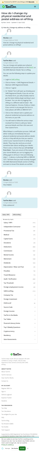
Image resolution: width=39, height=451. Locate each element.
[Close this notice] (27, 448)
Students (4, 401)
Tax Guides (4, 427)
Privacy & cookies (6, 445)
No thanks (15, 448)
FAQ (2, 417)
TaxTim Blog (5, 420)
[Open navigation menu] (35, 6)
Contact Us (4, 381)
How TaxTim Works (7, 378)
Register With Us (6, 388)
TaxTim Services (6, 375)
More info (31, 2)
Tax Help (4, 408)
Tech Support (5, 430)
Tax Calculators (6, 411)
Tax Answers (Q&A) (7, 424)
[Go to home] (15, 354)
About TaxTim (5, 372)
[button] (5, 214)
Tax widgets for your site (9, 414)
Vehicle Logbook (6, 394)
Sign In (3, 391)
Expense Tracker (6, 398)
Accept (22, 448)
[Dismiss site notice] (37, 2)
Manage (7, 448)
